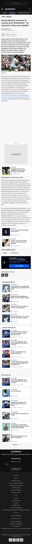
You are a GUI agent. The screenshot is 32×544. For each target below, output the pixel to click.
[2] (14, 458)
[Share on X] (2, 275)
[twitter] (14, 539)
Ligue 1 (16, 478)
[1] (12, 458)
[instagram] (21, 539)
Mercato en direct (16, 492)
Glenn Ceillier (7, 29)
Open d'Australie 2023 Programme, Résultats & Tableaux (16, 510)
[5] (20, 458)
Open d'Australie (16, 500)
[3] (16, 458)
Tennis (3, 16)
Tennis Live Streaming (16, 507)
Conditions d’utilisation (16, 521)
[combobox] (16, 464)
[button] (2, 9)
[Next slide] (30, 12)
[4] (18, 458)
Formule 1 (16, 498)
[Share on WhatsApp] (6, 275)
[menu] (29, 9)
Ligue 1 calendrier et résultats (16, 483)
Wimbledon (8, 16)
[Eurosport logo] (10, 9)
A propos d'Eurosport (16, 515)
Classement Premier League (16, 485)
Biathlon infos (16, 505)
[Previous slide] (1, 12)
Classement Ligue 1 (16, 480)
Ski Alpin (16, 503)
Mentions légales (16, 526)
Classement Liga (16, 487)
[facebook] (10, 539)
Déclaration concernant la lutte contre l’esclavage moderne (16, 528)
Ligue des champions (16, 490)
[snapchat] (17, 539)
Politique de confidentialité (16, 523)
